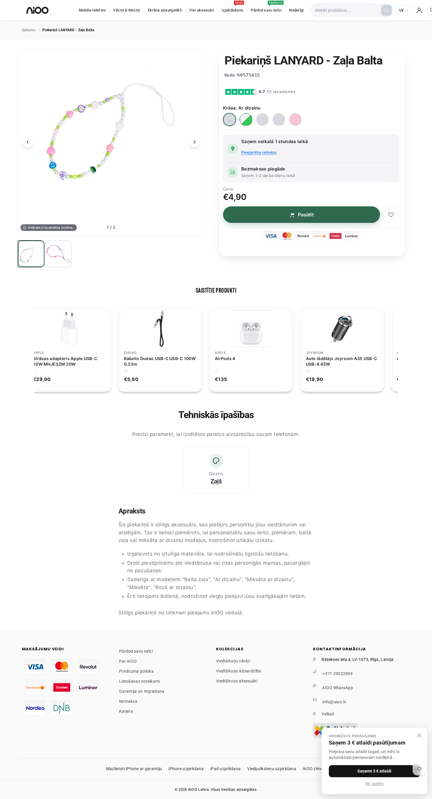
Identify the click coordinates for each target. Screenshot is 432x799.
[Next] (401, 349)
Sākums (29, 30)
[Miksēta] (262, 119)
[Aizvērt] (419, 735)
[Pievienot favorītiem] (391, 214)
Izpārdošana (232, 7)
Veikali (328, 714)
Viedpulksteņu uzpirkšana (271, 768)
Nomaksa (128, 701)
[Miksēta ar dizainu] (278, 119)
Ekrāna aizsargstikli (165, 10)
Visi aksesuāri (201, 10)
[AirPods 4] (261, 328)
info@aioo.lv (334, 701)
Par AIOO (128, 661)
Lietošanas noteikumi (139, 681)
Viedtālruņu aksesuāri (236, 681)
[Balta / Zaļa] (246, 119)
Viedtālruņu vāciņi (233, 661)
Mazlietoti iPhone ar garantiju (134, 768)
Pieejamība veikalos (259, 152)
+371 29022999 (337, 673)
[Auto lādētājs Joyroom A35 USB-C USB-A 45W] (352, 328)
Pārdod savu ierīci (266, 7)
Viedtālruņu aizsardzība (238, 671)
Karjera (126, 711)
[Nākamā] (194, 142)
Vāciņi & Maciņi (126, 10)
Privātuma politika (136, 671)
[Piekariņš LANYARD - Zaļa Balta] (31, 254)
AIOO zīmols (314, 768)
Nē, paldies (374, 783)
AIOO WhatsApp (337, 687)
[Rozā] (295, 119)
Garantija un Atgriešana (141, 691)
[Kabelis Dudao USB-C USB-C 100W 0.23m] (170, 328)
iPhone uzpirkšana (186, 768)
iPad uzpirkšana (225, 768)
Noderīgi (296, 10)
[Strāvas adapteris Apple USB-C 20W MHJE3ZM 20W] (79, 328)
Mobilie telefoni (92, 10)
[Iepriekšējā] (27, 142)
